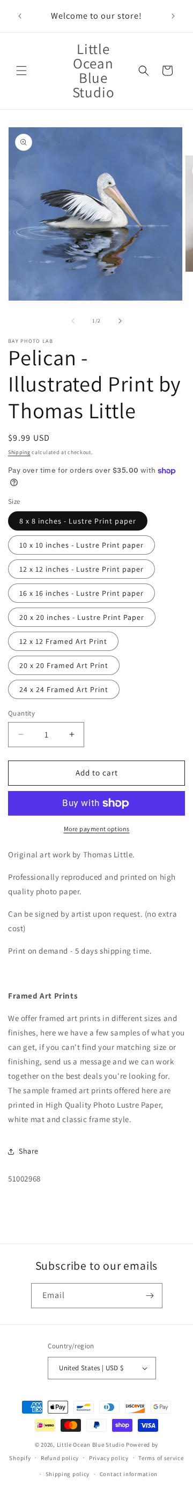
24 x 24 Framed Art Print (63, 689)
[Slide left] (73, 321)
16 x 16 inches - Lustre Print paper (81, 593)
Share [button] (29, 1151)
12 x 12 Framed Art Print (63, 641)
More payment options (97, 829)
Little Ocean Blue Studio (91, 1444)
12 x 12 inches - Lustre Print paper (81, 569)
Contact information (129, 1474)
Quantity (21, 713)
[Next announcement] (173, 16)
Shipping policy (68, 1474)
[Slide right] (120, 321)
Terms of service (160, 1458)
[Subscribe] (150, 1295)
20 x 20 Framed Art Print (63, 665)
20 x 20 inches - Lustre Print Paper (81, 617)
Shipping (19, 452)
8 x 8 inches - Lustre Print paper (77, 521)
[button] (21, 70)
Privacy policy (109, 1458)
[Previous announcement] (20, 16)
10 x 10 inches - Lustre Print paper (81, 545)
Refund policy (60, 1458)
